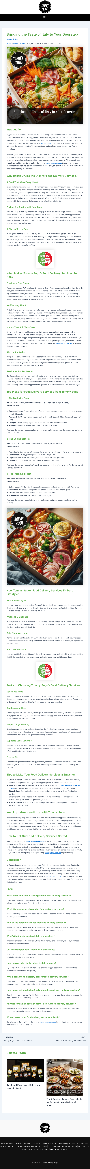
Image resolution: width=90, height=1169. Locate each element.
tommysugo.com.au (54, 163)
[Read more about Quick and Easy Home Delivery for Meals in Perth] (25, 1070)
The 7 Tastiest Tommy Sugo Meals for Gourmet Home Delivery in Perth (64, 1102)
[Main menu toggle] (44, 17)
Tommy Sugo (46, 143)
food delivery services (35, 841)
